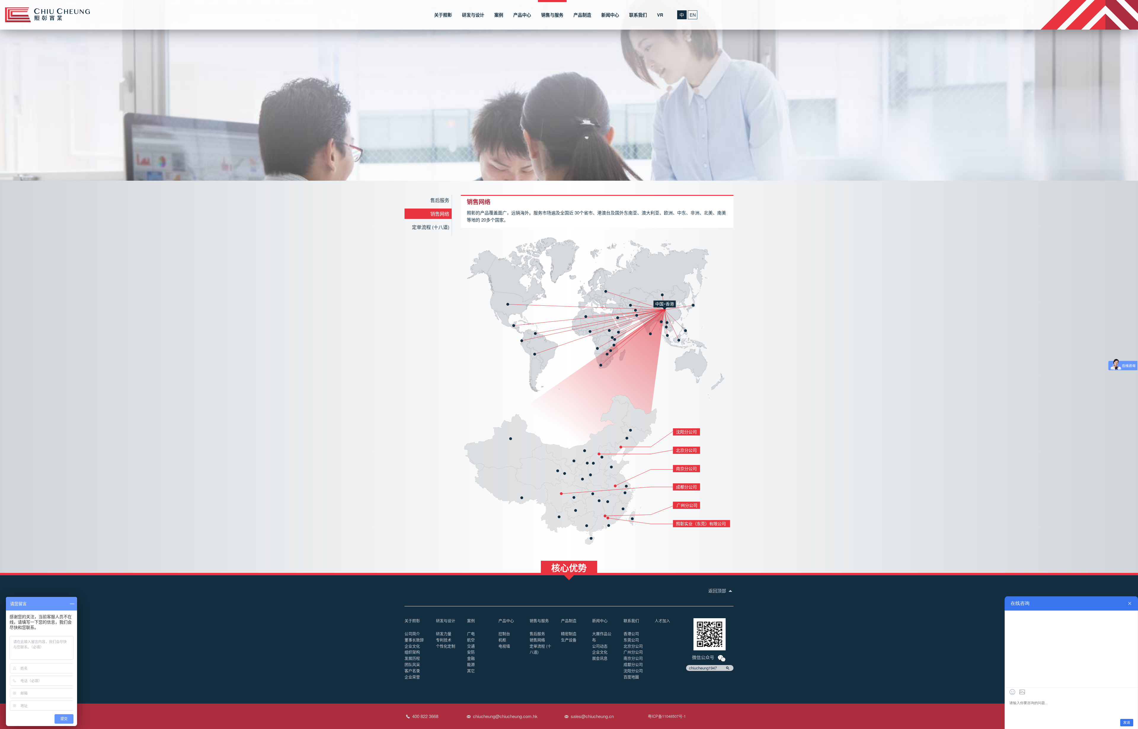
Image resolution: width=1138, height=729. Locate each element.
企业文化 (412, 646)
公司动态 (600, 646)
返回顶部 (717, 590)
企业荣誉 (412, 677)
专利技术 (443, 640)
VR (660, 15)
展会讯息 (600, 658)
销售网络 (439, 213)
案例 (498, 15)
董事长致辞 (414, 640)
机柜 (502, 640)
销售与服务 (552, 15)
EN (693, 15)
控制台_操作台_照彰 (47, 15)
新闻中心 (610, 15)
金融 (471, 658)
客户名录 (412, 670)
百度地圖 (631, 677)
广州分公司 (633, 652)
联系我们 (638, 15)
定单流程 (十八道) (430, 227)
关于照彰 (443, 15)
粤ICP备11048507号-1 (667, 716)
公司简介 (412, 633)
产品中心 (522, 15)
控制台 (504, 633)
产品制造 (582, 15)
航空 (471, 640)
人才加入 (662, 620)
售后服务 (439, 200)
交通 (471, 646)
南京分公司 (633, 658)
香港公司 (631, 633)
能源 (471, 664)
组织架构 (412, 652)
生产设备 (568, 640)
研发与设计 (473, 15)
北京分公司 (633, 646)
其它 (471, 670)
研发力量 (443, 633)
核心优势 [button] (569, 567)
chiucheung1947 (703, 668)
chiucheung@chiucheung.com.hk (505, 716)
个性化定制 (445, 646)
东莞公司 (631, 640)
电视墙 (504, 646)
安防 (471, 652)
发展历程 (412, 658)
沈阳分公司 (633, 670)
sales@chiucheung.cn (592, 716)
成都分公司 (633, 664)
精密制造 (568, 633)
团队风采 (412, 664)
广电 (471, 633)
